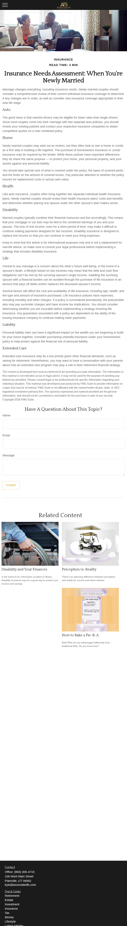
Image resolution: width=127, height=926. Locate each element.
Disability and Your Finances (24, 569)
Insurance (11, 908)
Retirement (12, 895)
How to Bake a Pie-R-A (80, 635)
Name (6, 415)
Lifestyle (10, 921)
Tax (7, 913)
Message (8, 455)
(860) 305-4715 (24, 872)
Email (6, 435)
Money (9, 917)
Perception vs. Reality (79, 569)
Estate (9, 900)
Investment (12, 904)
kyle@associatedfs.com (20, 884)
